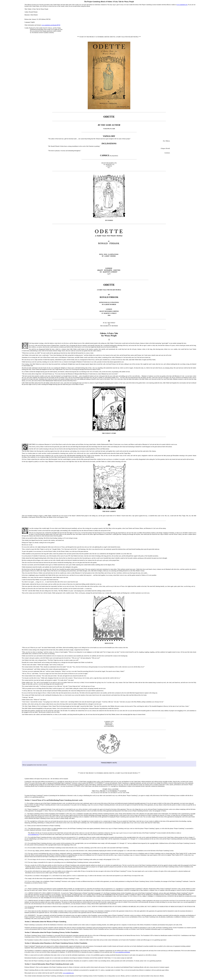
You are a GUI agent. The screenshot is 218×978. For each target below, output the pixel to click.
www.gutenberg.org (182, 4)
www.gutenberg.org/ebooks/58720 (50, 25)
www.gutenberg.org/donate (122, 952)
